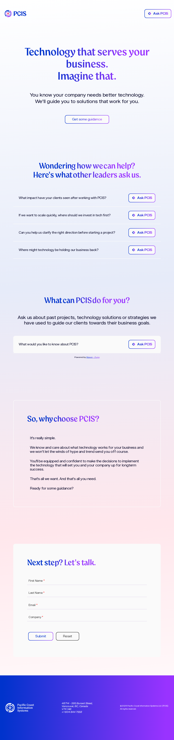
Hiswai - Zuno (93, 357)
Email (33, 605)
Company (36, 617)
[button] (40, 636)
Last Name (37, 592)
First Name (37, 580)
